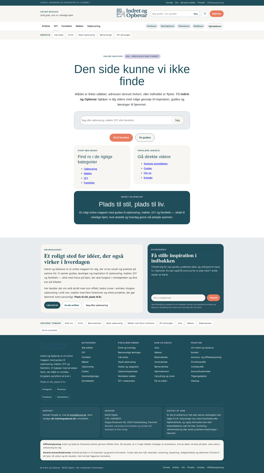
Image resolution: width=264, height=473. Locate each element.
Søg (196, 14)
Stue (180, 323)
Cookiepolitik (197, 366)
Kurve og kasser (49, 330)
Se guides (145, 137)
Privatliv (201, 2)
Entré (70, 35)
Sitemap (195, 381)
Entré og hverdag (127, 347)
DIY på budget (123, 35)
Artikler (46, 26)
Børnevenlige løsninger (129, 352)
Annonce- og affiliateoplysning (206, 357)
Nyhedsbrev (215, 26)
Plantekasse (183, 26)
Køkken (190, 323)
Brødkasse (198, 26)
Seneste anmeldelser (156, 163)
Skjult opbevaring (86, 35)
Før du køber (160, 381)
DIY (56, 26)
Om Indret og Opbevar (202, 347)
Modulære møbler (127, 376)
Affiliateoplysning (215, 2)
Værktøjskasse (167, 26)
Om (176, 2)
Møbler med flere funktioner (141, 323)
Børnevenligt (106, 35)
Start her (216, 13)
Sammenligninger (90, 376)
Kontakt (148, 177)
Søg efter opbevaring (97, 305)
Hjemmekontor (161, 371)
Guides (148, 168)
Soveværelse (160, 362)
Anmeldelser (88, 381)
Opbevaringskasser (128, 371)
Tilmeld (213, 298)
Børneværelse (94, 323)
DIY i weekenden (126, 381)
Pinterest (61, 389)
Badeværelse (205, 323)
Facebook (47, 397)
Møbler (80, 26)
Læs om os (52, 305)
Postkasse (151, 26)
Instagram (47, 389)
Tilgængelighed (199, 376)
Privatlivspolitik (198, 362)
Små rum (69, 323)
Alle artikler (87, 347)
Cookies (201, 467)
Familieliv (67, 26)
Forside (169, 2)
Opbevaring (93, 26)
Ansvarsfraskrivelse (200, 371)
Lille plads (58, 35)
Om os (147, 173)
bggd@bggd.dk (78, 415)
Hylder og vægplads (128, 366)
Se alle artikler (71, 305)
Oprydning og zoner (164, 376)
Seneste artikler (188, 2)
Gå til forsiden (121, 137)
